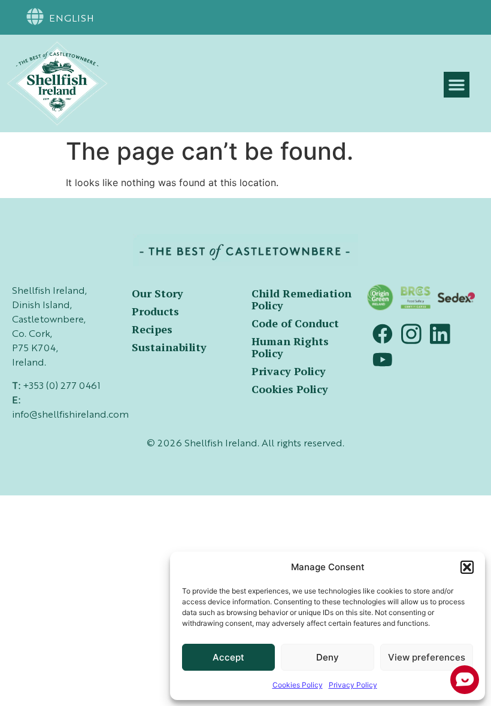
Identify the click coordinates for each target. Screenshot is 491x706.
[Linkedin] (440, 333)
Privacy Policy (288, 371)
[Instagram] (411, 333)
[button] (467, 567)
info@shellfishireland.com (70, 415)
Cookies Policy (289, 389)
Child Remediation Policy (301, 299)
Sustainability (169, 347)
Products (155, 311)
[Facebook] (382, 333)
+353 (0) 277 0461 (62, 386)
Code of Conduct (295, 323)
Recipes (152, 329)
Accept (228, 657)
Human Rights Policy (290, 347)
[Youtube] (382, 359)
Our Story (157, 293)
